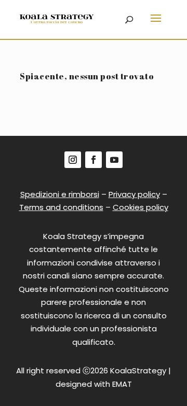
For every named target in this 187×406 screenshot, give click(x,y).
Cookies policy (140, 207)
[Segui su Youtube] (114, 159)
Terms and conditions (61, 207)
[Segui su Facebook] (93, 159)
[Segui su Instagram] (72, 159)
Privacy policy (134, 194)
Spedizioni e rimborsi (59, 194)
